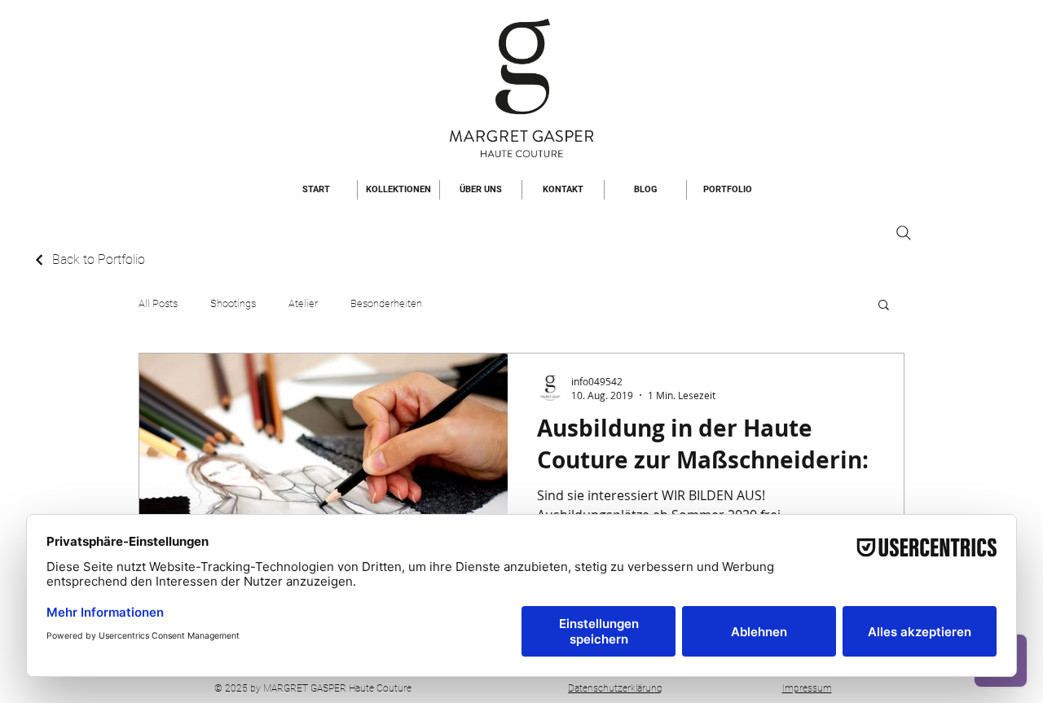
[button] (883, 305)
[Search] (904, 233)
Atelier (303, 303)
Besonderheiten (386, 303)
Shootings (233, 303)
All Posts (158, 303)
